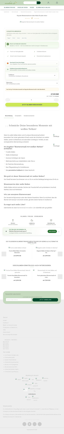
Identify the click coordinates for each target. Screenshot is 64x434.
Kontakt (5, 320)
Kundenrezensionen (29, 115)
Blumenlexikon (32, 414)
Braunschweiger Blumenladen (10, 334)
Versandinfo (18, 115)
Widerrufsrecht (6, 332)
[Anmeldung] (48, 3)
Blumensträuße (9, 7)
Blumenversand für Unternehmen (13, 416)
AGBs (4, 329)
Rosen (32, 7)
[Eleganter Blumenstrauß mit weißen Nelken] (32, 22)
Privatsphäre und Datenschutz (10, 327)
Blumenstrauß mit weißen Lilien (26, 207)
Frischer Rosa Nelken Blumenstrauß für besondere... (17, 276)
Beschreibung (8, 115)
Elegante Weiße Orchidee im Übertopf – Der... (47, 251)
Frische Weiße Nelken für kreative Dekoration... (17, 251)
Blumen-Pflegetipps (49, 409)
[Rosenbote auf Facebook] (24, 424)
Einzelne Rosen (23, 7)
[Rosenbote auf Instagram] (35, 424)
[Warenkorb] (57, 3)
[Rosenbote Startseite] (11, 3)
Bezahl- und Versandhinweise (10, 325)
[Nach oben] (59, 431)
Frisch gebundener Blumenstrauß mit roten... (46, 276)
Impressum (6, 322)
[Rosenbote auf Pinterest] (40, 424)
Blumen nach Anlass (43, 7)
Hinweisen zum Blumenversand (10, 411)
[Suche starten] (39, 2)
